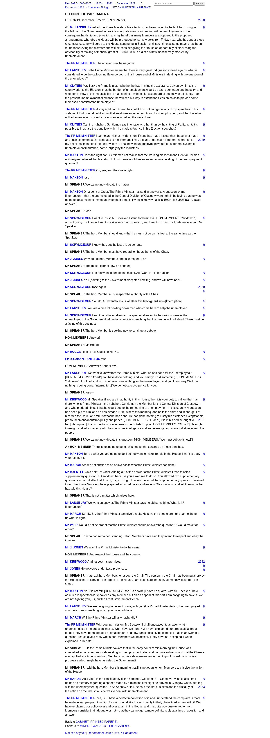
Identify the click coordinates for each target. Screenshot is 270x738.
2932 (201, 561)
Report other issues (100, 733)
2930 (201, 287)
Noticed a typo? (75, 733)
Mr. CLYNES (73, 85)
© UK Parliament (126, 733)
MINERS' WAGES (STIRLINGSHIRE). (105, 726)
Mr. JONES (72, 568)
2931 (201, 420)
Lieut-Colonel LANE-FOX (82, 359)
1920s (99, 3)
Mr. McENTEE (74, 472)
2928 (201, 20)
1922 (110, 3)
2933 (201, 686)
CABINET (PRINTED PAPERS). (97, 721)
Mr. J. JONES (74, 258)
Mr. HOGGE (73, 351)
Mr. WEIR (71, 525)
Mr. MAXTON (74, 155)
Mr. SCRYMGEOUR (78, 218)
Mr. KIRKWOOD (76, 399)
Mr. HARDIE (73, 678)
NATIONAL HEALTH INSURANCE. (131, 7)
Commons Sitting (98, 7)
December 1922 (126, 3)
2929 (201, 139)
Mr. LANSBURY (80, 27)
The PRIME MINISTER (80, 63)
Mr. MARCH (73, 465)
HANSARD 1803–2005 (78, 3)
